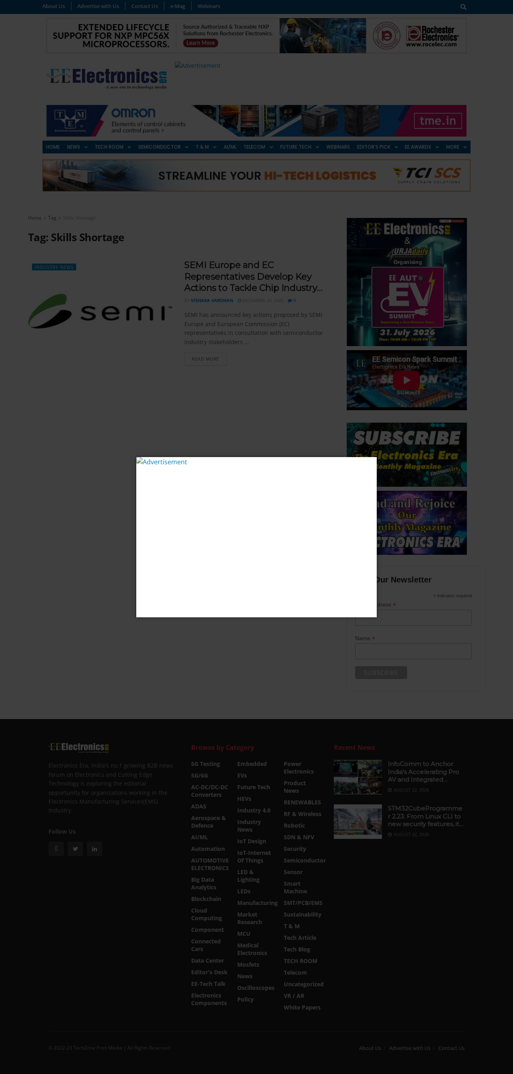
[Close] (370, 464)
